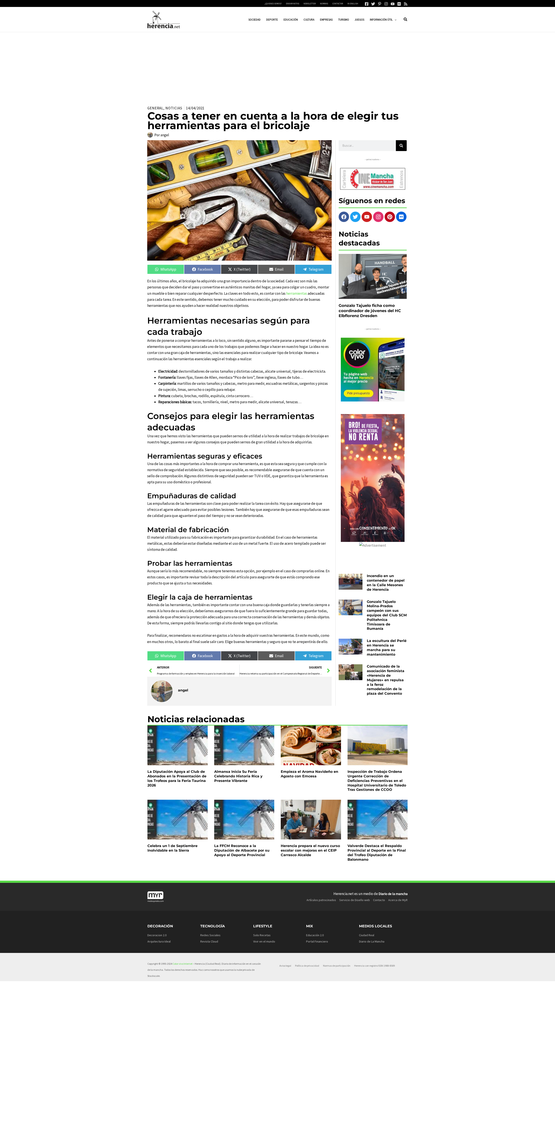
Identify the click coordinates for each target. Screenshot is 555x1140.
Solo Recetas (262, 935)
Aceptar (320, 1133)
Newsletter (310, 3)
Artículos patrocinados (321, 900)
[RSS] (406, 4)
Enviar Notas (292, 3)
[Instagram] (386, 4)
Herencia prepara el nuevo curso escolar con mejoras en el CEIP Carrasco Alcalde (310, 850)
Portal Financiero (317, 941)
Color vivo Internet (183, 963)
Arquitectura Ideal (159, 941)
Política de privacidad (307, 965)
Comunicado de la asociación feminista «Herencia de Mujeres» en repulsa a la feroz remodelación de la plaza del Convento (385, 680)
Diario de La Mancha (371, 941)
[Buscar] (401, 145)
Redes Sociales (210, 935)
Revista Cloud (209, 941)
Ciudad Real (366, 935)
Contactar (337, 3)
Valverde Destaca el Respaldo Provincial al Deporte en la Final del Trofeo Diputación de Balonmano (377, 852)
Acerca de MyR (398, 900)
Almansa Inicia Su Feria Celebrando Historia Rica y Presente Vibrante (238, 776)
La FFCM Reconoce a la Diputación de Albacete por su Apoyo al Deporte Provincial (241, 850)
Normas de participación (336, 965)
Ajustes (374, 1133)
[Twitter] (373, 4)
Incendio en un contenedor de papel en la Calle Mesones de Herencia (386, 582)
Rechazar (347, 1133)
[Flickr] (399, 4)
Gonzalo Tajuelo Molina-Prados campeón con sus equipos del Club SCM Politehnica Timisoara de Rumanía (387, 615)
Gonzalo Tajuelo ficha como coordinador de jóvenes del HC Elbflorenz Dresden (370, 310)
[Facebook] (367, 4)
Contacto (379, 900)
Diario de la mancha (393, 894)
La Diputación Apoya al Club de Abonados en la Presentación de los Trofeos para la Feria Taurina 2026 (176, 778)
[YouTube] (393, 4)
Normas (324, 3)
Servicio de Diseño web (354, 900)
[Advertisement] (277, 64)
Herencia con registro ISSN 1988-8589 (374, 965)
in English (352, 3)
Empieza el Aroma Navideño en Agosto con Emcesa (309, 774)
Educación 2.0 (315, 935)
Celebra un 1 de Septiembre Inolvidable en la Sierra (172, 848)
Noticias (173, 108)
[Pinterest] (380, 4)
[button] (395, 19)
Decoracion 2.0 (156, 935)
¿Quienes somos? (273, 3)
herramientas (296, 293)
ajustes (283, 1135)
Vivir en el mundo (264, 941)
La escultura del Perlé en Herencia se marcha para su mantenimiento (386, 647)
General (155, 108)
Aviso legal (285, 965)
